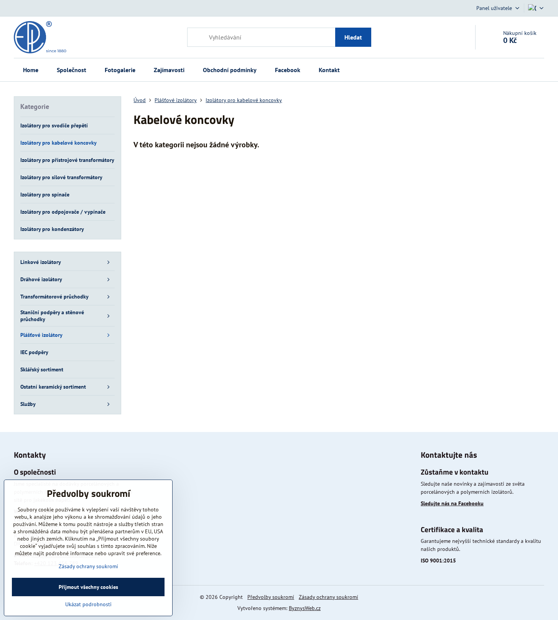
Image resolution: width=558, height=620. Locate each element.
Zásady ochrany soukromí (328, 597)
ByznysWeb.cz (305, 608)
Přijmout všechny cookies (88, 587)
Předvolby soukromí (270, 597)
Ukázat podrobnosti (88, 604)
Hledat (353, 37)
